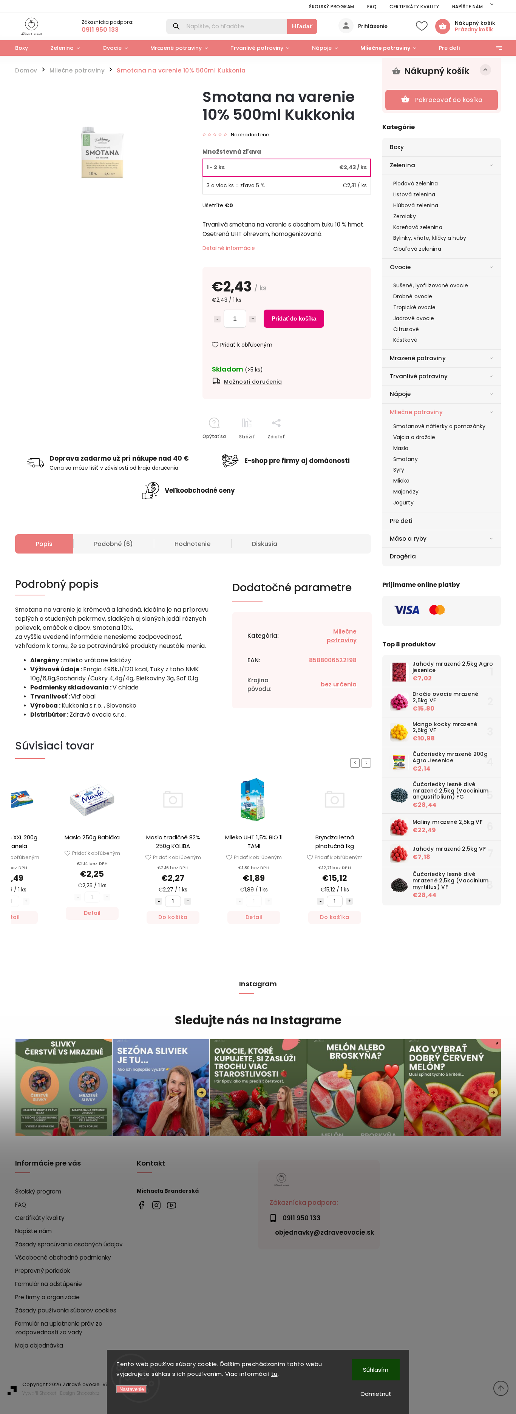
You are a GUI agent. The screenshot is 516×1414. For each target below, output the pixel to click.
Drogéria (403, 556)
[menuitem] (27, 48)
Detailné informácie (228, 248)
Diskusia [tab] (264, 544)
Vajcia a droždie (414, 437)
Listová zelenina (414, 194)
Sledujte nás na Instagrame (258, 1020)
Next (367, 763)
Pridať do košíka (294, 318)
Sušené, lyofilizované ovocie (430, 285)
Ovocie (400, 267)
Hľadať (302, 26)
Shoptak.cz (88, 1393)
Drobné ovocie (412, 296)
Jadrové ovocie (413, 318)
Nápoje (400, 394)
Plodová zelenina (415, 183)
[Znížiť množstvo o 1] (217, 319)
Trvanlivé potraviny (419, 376)
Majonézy (406, 491)
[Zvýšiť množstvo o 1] (252, 319)
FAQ (372, 6)
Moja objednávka (39, 1345)
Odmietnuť (375, 1394)
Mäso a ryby (408, 539)
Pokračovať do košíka (448, 100)
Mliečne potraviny (416, 412)
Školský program (331, 6)
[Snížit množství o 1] (158, 901)
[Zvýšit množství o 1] (187, 901)
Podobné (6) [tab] (113, 544)
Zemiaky (404, 216)
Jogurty (403, 502)
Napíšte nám (467, 6)
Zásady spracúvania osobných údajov (69, 1244)
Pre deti (401, 521)
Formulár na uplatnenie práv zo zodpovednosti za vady (58, 1328)
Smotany (405, 459)
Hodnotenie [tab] (192, 544)
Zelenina (402, 165)
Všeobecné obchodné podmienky (63, 1257)
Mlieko (401, 480)
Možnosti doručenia (253, 381)
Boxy (397, 147)
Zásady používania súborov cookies (65, 1310)
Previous (356, 763)
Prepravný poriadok (42, 1271)
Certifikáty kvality (414, 6)
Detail (92, 913)
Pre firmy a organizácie (47, 1297)
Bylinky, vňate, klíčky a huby (429, 238)
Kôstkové (405, 340)
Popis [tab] (44, 544)
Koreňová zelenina (417, 227)
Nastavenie (131, 1389)
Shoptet (48, 1393)
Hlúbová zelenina (416, 205)
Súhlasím (375, 1370)
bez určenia (339, 684)
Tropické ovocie (414, 307)
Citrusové (406, 329)
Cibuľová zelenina (417, 249)
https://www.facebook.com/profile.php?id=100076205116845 (141, 1205)
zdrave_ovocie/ (156, 1205)
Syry (398, 469)
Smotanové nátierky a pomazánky (439, 426)
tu (274, 1374)
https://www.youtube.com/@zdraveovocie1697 (171, 1205)
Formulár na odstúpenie (48, 1284)
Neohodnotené (250, 135)
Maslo (401, 448)
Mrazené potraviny (418, 358)
